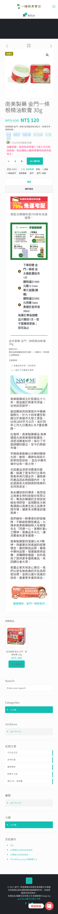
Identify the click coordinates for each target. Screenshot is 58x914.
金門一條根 (41, 173)
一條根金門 (11, 173)
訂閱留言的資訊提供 (19, 854)
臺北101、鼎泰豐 (14, 780)
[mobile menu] (53, 6)
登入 (12, 845)
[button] (47, 55)
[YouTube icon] (29, 903)
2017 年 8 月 (15, 731)
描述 (29, 181)
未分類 (13, 709)
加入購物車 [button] (17, 664)
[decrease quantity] (8, 161)
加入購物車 (35, 161)
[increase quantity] (21, 161)
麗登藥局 (11, 766)
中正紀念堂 (12, 752)
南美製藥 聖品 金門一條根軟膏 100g (16, 653)
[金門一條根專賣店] (29, 6)
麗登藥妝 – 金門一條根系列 (29, 603)
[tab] (29, 181)
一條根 (45, 169)
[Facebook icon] (26, 903)
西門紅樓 (11, 759)
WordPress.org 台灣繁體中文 (23, 859)
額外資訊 (29, 188)
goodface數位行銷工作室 (29, 898)
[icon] (32, 903)
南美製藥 (30, 169)
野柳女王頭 (12, 773)
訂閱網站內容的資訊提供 (21, 849)
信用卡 (16, 134)
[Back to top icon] (29, 880)
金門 (31, 173)
